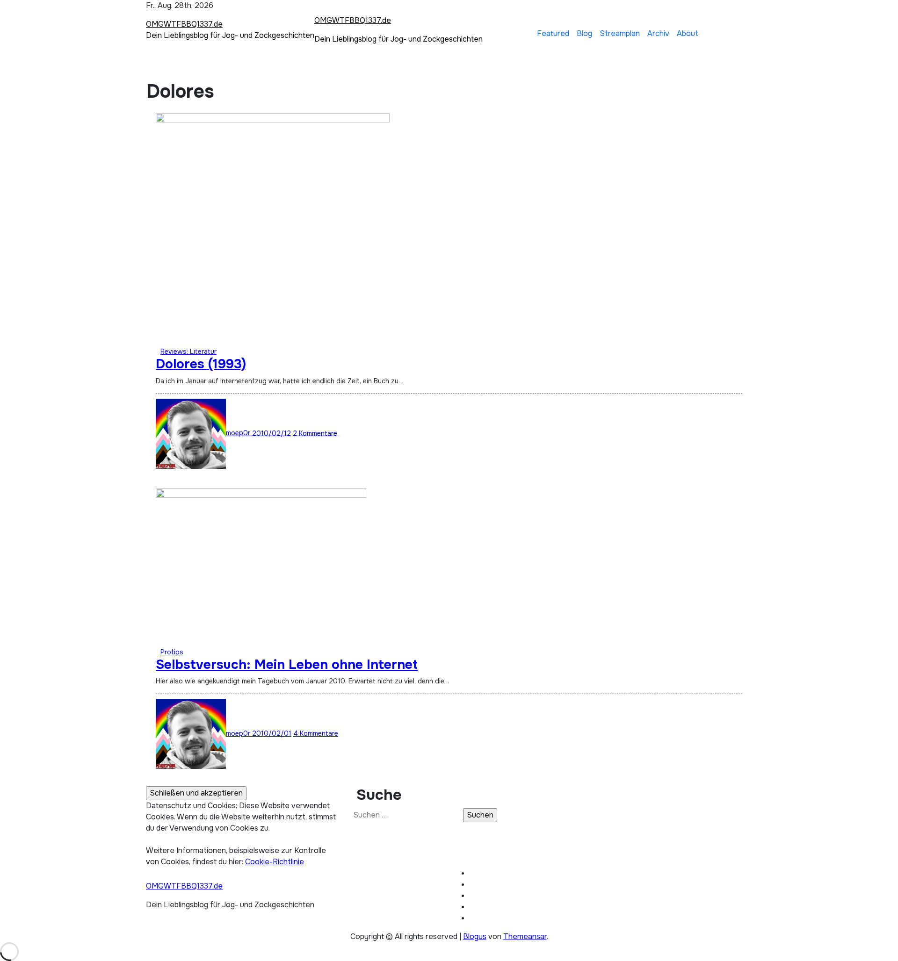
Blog (584, 33)
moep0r (239, 433)
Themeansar (525, 936)
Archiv (658, 33)
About (687, 33)
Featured (553, 33)
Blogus (474, 936)
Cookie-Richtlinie (274, 862)
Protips (171, 652)
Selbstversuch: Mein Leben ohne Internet (287, 664)
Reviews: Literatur (188, 351)
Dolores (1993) (201, 364)
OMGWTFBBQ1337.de (184, 24)
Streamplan (620, 33)
